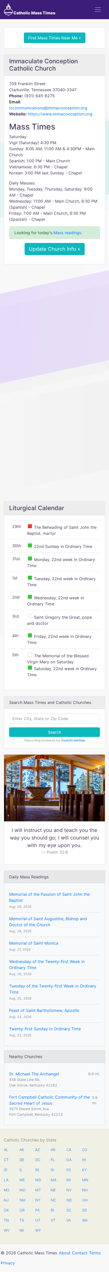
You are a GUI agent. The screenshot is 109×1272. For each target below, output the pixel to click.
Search (54, 732)
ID (5, 1170)
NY (37, 1200)
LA (6, 1180)
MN (84, 1180)
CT (6, 1160)
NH (84, 1190)
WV (6, 1230)
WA (84, 1220)
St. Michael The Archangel (34, 1073)
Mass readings (67, 232)
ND (68, 1200)
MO (22, 1190)
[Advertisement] (54, 324)
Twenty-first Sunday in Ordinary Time (45, 1028)
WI (22, 1230)
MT (37, 1190)
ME (22, 1180)
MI (68, 1180)
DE (22, 1160)
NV (68, 1190)
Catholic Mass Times (34, 12)
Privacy (8, 1262)
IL (21, 1170)
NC (53, 1200)
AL (6, 1149)
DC (37, 1160)
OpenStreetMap (73, 740)
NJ (6, 1200)
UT (37, 1220)
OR (22, 1210)
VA (68, 1220)
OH (84, 1200)
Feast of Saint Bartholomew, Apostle (44, 1010)
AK (22, 1149)
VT (53, 1220)
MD (37, 1180)
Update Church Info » (54, 249)
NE (53, 1190)
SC (68, 1210)
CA (68, 1149)
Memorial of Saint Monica (33, 943)
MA (53, 1180)
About (64, 1252)
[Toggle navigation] (98, 10)
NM (22, 1200)
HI (84, 1160)
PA (37, 1210)
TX (22, 1220)
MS (6, 1190)
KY (84, 1170)
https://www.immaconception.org (60, 113)
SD (84, 1210)
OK (6, 1210)
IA (52, 1170)
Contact (79, 1252)
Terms (95, 1252)
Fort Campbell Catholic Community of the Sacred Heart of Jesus (49, 1100)
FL (53, 1160)
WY (37, 1230)
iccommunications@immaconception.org (48, 107)
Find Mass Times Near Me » (54, 37)
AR (53, 1149)
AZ (37, 1149)
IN (37, 1170)
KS (68, 1170)
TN (6, 1220)
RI (52, 1210)
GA (68, 1160)
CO (84, 1149)
